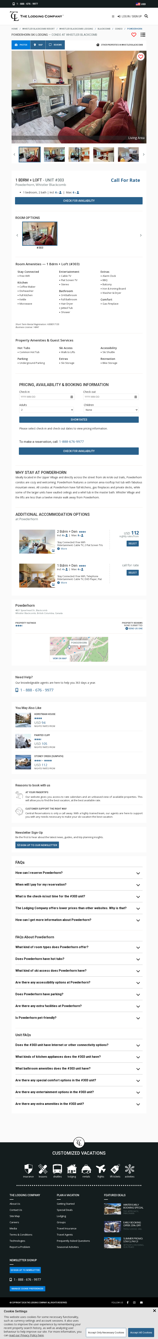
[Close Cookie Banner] (154, 1311)
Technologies (17, 1240)
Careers (14, 1222)
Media (13, 1228)
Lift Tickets (115, 1176)
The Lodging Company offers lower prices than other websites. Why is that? (71, 908)
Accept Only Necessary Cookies (106, 1332)
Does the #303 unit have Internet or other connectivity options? (61, 1045)
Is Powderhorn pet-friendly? (35, 1018)
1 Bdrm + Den (67, 565)
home (15, 29)
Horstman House (44, 714)
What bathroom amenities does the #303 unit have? (53, 1068)
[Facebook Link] (128, 1302)
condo (119, 29)
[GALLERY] (37, 542)
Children (89, 405)
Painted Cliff (42, 735)
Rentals (86, 1176)
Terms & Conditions (21, 1234)
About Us (15, 1203)
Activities (129, 1176)
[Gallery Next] (143, 154)
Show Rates (79, 419)
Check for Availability (79, 200)
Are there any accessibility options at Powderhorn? (52, 982)
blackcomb (104, 29)
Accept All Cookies (141, 1332)
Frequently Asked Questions (73, 1240)
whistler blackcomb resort (38, 29)
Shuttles (57, 1176)
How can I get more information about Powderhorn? (53, 920)
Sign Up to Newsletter (26, 1270)
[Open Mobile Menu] (113, 16)
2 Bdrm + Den (67, 531)
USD (143, 4)
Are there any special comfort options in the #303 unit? (55, 1080)
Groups (61, 1222)
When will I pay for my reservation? (40, 884)
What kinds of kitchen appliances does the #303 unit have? (58, 1057)
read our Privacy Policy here (26, 1335)
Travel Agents (65, 1234)
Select (133, 543)
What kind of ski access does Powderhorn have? (51, 970)
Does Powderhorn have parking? (39, 994)
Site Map (15, 1216)
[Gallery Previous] (14, 154)
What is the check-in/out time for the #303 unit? (50, 896)
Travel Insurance (66, 1228)
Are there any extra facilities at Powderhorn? (48, 1006)
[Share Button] (141, 1302)
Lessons (43, 1176)
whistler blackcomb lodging (76, 29)
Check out (89, 392)
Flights (100, 1176)
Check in (24, 392)
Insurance (28, 1176)
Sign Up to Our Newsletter (38, 845)
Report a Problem (20, 1247)
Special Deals (65, 1210)
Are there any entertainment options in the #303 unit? (54, 1092)
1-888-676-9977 (71, 442)
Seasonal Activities (68, 1247)
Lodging (72, 1176)
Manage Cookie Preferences (27, 1288)
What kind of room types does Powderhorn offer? (51, 947)
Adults (23, 405)
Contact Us (16, 1210)
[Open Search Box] (146, 16)
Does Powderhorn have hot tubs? (39, 959)
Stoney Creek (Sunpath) (48, 756)
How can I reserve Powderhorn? (39, 873)
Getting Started (66, 1203)
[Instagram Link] (134, 1302)
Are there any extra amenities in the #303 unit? (49, 1104)
